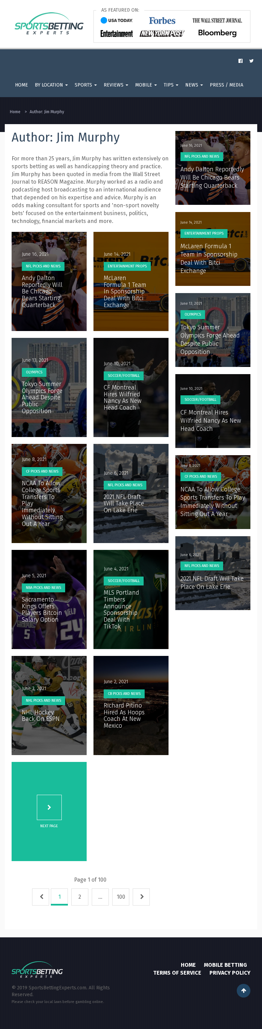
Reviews (114, 85)
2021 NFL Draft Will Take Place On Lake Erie (124, 503)
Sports (84, 85)
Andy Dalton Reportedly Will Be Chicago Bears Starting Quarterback (42, 291)
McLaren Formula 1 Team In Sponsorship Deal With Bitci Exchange (125, 291)
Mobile (144, 85)
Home (21, 85)
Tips (169, 85)
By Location (49, 85)
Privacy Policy (229, 972)
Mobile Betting (225, 965)
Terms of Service (177, 972)
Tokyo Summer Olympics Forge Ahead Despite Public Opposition (42, 397)
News (192, 85)
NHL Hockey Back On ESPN (41, 716)
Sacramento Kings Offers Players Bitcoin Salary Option (42, 609)
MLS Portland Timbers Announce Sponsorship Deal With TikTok (121, 609)
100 (121, 897)
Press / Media (226, 85)
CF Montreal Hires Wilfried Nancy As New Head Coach (123, 397)
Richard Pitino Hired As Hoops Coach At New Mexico (124, 715)
